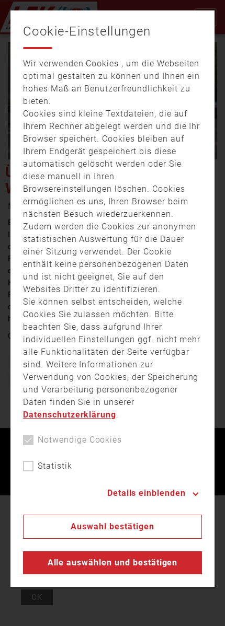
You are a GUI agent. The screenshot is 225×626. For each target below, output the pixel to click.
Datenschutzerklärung (69, 415)
